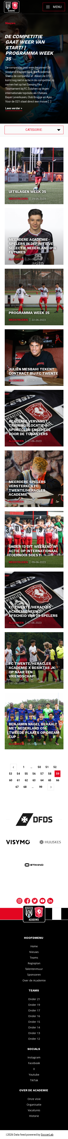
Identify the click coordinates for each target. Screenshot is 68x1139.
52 (54, 767)
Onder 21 (34, 999)
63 (34, 780)
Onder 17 (34, 1010)
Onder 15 (34, 1022)
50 (39, 767)
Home (34, 946)
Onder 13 (34, 1033)
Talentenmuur (34, 969)
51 (47, 767)
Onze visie (34, 1099)
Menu (57, 7)
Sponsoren (34, 974)
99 (40, 786)
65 (49, 780)
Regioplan (34, 963)
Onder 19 (34, 1004)
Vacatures (34, 1110)
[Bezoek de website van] (34, 819)
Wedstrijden (18, 198)
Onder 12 (34, 1038)
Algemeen (16, 259)
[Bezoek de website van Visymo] (18, 842)
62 (26, 780)
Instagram (34, 1057)
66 (57, 780)
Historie (34, 1116)
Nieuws (34, 952)
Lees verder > (13, 108)
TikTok (34, 1080)
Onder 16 (34, 1016)
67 (17, 786)
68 (24, 786)
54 (18, 773)
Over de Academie (34, 980)
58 (49, 773)
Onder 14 (34, 1027)
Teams (34, 957)
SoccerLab (47, 1134)
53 (10, 773)
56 (34, 773)
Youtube (34, 1074)
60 (10, 780)
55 (26, 773)
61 (18, 780)
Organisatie (34, 1104)
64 (41, 780)
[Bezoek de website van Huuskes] (50, 842)
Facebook (34, 1063)
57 (41, 773)
